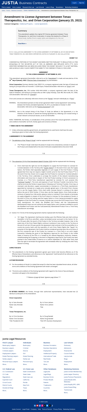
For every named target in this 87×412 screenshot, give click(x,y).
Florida (25, 382)
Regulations (6, 377)
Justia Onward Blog (70, 387)
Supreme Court (7, 380)
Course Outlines (69, 353)
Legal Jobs (47, 372)
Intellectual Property (26, 24)
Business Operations (50, 348)
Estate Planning (28, 356)
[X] (50, 406)
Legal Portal (25, 409)
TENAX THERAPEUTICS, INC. (32, 10)
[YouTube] (37, 406)
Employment (47, 351)
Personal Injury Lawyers (10, 362)
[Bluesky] (47, 406)
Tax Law (46, 362)
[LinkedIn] (35, 406)
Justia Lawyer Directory (71, 374)
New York (26, 385)
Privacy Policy (57, 409)
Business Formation (50, 345)
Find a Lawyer (6, 7)
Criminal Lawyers (8, 351)
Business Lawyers (8, 348)
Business (47, 343)
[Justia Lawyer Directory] (52, 406)
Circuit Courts (7, 382)
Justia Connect (16, 409)
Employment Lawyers (9, 353)
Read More (21, 43)
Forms (8, 10)
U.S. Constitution (8, 372)
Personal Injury (28, 362)
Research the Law (28, 7)
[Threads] (45, 406)
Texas (25, 388)
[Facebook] (40, 406)
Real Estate (47, 359)
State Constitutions (29, 372)
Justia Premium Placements (72, 377)
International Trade (50, 356)
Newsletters (59, 7)
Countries (47, 388)
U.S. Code (5, 374)
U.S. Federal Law (9, 369)
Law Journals (68, 356)
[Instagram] (42, 406)
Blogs (66, 359)
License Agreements (41, 24)
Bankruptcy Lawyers (9, 345)
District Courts (7, 385)
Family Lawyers (7, 359)
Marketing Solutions (71, 7)
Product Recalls (48, 380)
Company (34, 409)
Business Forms (49, 377)
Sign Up (81, 2)
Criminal (25, 348)
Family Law (26, 359)
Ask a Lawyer (16, 7)
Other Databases (50, 369)
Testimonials (68, 390)
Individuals (27, 343)
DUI (24, 353)
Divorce (25, 351)
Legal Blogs (47, 374)
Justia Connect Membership (73, 372)
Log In (74, 2)
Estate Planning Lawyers (10, 356)
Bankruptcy (26, 345)
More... (5, 364)
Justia (3, 10)
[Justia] (10, 2)
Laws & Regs (50, 7)
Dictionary (67, 345)
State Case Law (28, 377)
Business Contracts (17, 10)
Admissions (67, 348)
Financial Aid (68, 351)
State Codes (27, 374)
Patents (46, 382)
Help (39, 409)
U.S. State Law (28, 369)
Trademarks (47, 385)
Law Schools (40, 7)
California (26, 380)
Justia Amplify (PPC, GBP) (72, 384)
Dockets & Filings (8, 388)
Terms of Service (47, 409)
